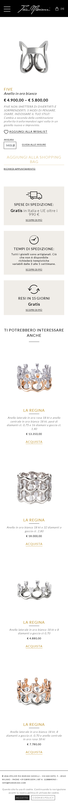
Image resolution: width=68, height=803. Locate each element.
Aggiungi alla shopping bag (34, 159)
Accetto (22, 797)
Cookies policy (43, 797)
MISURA (9, 139)
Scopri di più (34, 220)
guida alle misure (34, 144)
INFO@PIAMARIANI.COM (14, 783)
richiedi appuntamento (20, 168)
